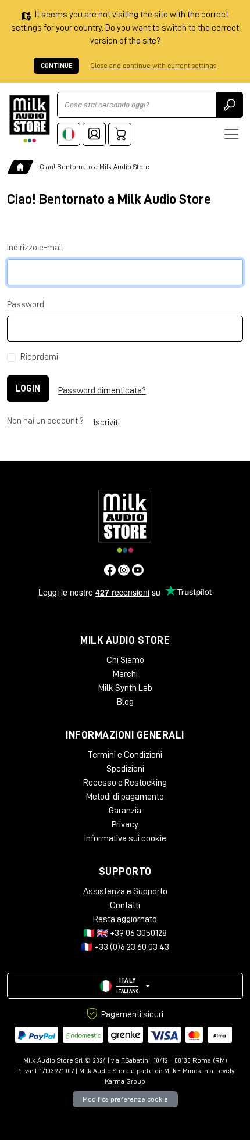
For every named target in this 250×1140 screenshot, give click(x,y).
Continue (56, 65)
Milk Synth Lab (125, 688)
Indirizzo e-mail (35, 247)
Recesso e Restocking (125, 782)
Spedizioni (125, 768)
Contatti (125, 905)
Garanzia (125, 810)
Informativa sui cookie (125, 838)
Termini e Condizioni (125, 754)
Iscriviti (106, 422)
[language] (68, 134)
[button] (125, 985)
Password (25, 304)
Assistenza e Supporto (125, 891)
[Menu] (231, 134)
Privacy (125, 824)
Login (28, 388)
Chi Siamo (125, 660)
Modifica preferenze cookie (125, 1099)
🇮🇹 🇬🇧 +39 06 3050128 (125, 933)
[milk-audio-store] (29, 119)
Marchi (125, 674)
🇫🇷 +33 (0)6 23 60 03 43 (125, 947)
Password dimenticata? (102, 390)
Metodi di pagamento (125, 796)
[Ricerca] (229, 105)
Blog (125, 702)
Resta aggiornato (125, 919)
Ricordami (39, 357)
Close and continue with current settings (153, 65)
